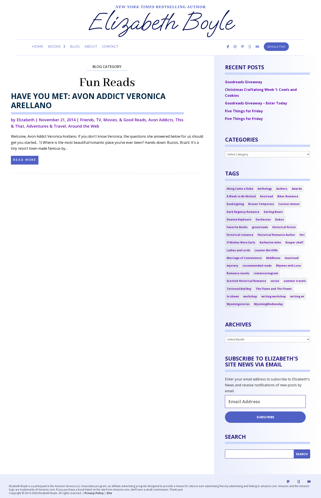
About (91, 47)
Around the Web (83, 126)
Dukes (279, 219)
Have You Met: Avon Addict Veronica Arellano (88, 100)
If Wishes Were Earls (241, 242)
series (275, 281)
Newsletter (276, 46)
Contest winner (289, 204)
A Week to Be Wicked (241, 196)
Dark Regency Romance (243, 212)
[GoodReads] (250, 50)
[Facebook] (228, 50)
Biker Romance (287, 196)
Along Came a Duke (240, 189)
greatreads (260, 227)
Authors (281, 189)
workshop (250, 296)
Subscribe (265, 417)
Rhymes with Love (288, 265)
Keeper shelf (294, 242)
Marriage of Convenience (244, 258)
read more (24, 160)
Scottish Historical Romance (246, 281)
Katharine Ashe (270, 242)
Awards (297, 189)
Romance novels (238, 273)
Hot (302, 235)
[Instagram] (235, 50)
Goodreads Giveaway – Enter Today (256, 103)
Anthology (265, 189)
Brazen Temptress (261, 204)
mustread (292, 258)
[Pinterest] (242, 50)
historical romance (240, 235)
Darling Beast (273, 212)
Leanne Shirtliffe (266, 250)
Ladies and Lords (238, 250)
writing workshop (273, 296)
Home (37, 47)
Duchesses (263, 219)
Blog (75, 47)
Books (54, 47)
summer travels (295, 281)
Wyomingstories (238, 304)
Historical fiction (284, 227)
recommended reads (257, 265)
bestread (266, 196)
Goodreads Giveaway (243, 82)
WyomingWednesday (268, 304)
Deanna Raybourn (239, 219)
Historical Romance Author (276, 235)
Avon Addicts (160, 119)
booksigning (235, 204)
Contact (110, 47)
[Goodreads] (298, 481)
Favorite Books (237, 227)
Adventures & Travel (46, 126)
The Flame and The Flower (274, 289)
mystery (232, 265)
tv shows (233, 296)
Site (109, 493)
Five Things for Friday (244, 111)
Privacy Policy (94, 493)
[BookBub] (257, 50)
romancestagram (266, 273)
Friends (87, 119)
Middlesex (273, 258)
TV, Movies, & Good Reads (121, 119)
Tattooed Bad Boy (239, 289)
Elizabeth (26, 119)
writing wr (297, 296)
